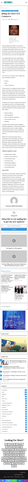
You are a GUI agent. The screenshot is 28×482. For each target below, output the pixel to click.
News (12, 10)
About (8, 476)
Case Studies (5, 429)
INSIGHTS (23, 472)
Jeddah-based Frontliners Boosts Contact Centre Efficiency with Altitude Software (20, 277)
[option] (14, 344)
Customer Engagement (7, 403)
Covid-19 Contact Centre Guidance (9, 424)
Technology (4, 390)
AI (2, 418)
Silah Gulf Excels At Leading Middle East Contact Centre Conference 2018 (19, 296)
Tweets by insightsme (5, 306)
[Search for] (26, 2)
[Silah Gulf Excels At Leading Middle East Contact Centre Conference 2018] (21, 289)
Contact (22, 476)
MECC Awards (5, 409)
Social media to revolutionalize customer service (14, 371)
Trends (3, 400)
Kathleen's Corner (6, 405)
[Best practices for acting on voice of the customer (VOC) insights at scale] (5, 362)
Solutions (4, 416)
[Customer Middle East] (8, 2)
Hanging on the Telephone (9, 350)
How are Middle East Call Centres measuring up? (14, 379)
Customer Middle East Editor (14, 206)
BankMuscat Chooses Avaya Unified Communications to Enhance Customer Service (13, 367)
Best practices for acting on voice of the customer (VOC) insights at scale (18, 361)
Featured (4, 407)
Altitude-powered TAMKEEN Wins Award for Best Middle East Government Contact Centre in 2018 (7, 288)
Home (3, 8)
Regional (16, 10)
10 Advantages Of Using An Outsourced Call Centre (14, 375)
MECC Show (7, 10)
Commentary (4, 431)
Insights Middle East (18, 474)
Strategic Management (7, 427)
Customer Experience (7, 413)
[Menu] (1, 2)
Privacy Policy (17, 476)
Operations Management (7, 422)
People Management (6, 420)
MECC (7, 8)
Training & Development (7, 411)
